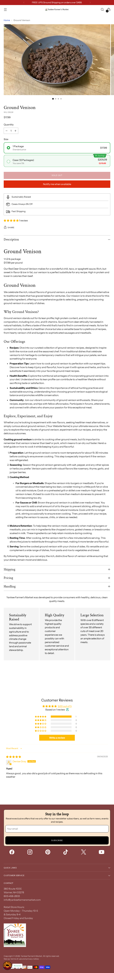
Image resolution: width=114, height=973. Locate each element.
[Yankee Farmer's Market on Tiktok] (66, 852)
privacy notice (32, 959)
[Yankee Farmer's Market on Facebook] (12, 852)
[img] (13, 756)
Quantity (9, 124)
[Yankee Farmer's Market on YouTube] (102, 852)
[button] (11, 220)
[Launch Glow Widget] (7, 965)
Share (11, 227)
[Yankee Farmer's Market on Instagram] (30, 852)
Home (7, 20)
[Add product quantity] (15, 131)
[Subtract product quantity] (6, 131)
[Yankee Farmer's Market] (57, 9)
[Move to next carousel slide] (107, 677)
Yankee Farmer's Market (31, 956)
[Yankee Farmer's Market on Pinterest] (48, 852)
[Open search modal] (102, 10)
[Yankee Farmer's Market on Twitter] (84, 852)
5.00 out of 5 (65, 706)
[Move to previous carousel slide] (100, 678)
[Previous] (24, 2)
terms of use (16, 959)
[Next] (90, 2)
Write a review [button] (57, 737)
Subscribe (57, 840)
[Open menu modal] (5, 10)
